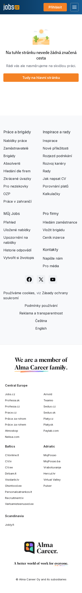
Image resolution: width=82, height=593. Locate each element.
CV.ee (9, 467)
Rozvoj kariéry (54, 163)
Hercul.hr (50, 473)
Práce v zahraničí (17, 201)
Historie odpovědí (17, 250)
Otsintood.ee (13, 485)
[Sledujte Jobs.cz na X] (41, 279)
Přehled (9, 222)
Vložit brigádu (54, 230)
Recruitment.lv (14, 498)
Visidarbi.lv (12, 479)
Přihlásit (55, 7)
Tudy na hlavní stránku (41, 77)
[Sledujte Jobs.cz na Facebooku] (29, 279)
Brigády (9, 156)
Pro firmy (51, 213)
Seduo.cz (50, 406)
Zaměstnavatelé (15, 148)
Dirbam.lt (10, 473)
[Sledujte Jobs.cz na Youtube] (53, 279)
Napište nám (53, 258)
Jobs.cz (10, 394)
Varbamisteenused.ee (19, 503)
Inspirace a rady (56, 132)
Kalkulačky (51, 194)
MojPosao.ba (52, 461)
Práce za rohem (15, 424)
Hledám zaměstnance (60, 222)
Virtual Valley (52, 479)
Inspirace (50, 141)
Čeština (41, 321)
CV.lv (8, 461)
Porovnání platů (55, 186)
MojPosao (50, 455)
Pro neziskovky (15, 186)
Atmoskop (11, 430)
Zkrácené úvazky (17, 179)
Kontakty (50, 249)
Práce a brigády (17, 132)
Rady (47, 171)
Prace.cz (11, 412)
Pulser (48, 485)
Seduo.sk (50, 412)
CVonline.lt (12, 455)
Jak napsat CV (54, 179)
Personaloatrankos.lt (18, 491)
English (41, 328)
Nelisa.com (12, 436)
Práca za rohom (15, 418)
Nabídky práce (15, 141)
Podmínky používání (41, 305)
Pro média (51, 266)
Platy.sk (48, 424)
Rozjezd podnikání (57, 156)
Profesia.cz (12, 406)
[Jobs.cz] (11, 7)
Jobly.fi (9, 524)
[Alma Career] (41, 547)
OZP (6, 194)
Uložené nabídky (16, 230)
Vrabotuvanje (52, 467)
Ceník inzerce (54, 237)
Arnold (48, 394)
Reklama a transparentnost (41, 313)
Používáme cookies (18, 293)
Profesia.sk (12, 400)
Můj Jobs (11, 213)
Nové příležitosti (55, 148)
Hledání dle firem (16, 171)
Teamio (48, 400)
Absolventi (11, 163)
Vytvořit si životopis (18, 258)
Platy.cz (48, 418)
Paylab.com (51, 430)
